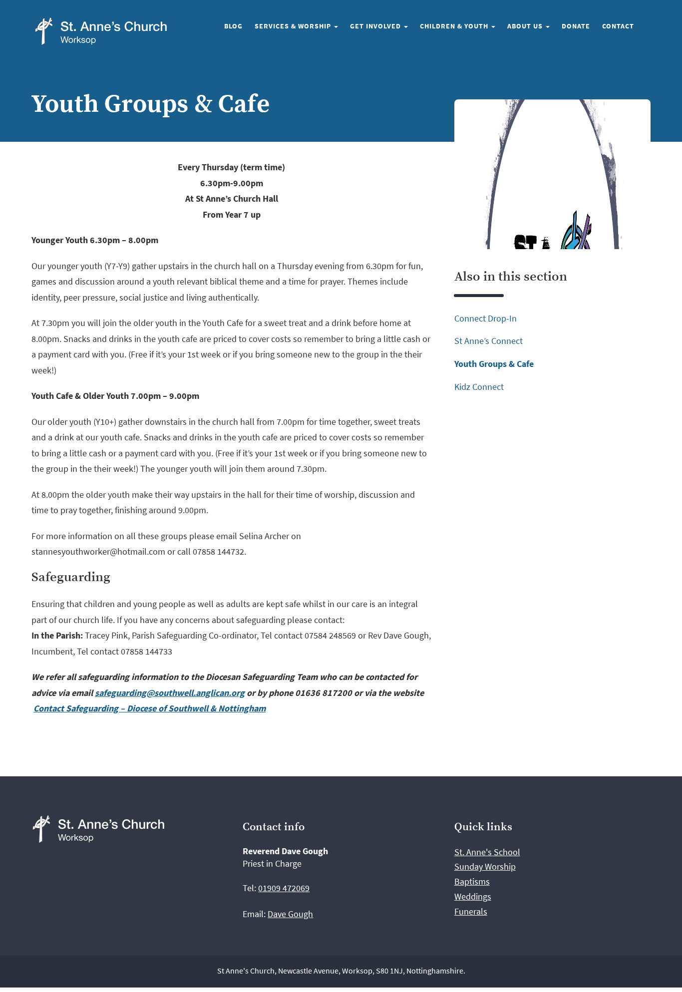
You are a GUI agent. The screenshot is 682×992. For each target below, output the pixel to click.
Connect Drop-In (485, 318)
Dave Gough (290, 914)
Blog (233, 25)
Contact (618, 25)
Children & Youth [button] (455, 25)
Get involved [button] (376, 25)
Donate (576, 25)
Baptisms (472, 881)
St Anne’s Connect (488, 340)
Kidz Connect (479, 386)
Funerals (470, 911)
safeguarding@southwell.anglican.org (170, 692)
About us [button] (526, 25)
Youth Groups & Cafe (494, 363)
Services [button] (294, 25)
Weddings (472, 896)
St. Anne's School (487, 852)
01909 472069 (284, 888)
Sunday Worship (485, 866)
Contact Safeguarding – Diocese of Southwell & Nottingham (149, 708)
